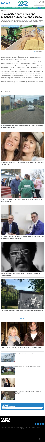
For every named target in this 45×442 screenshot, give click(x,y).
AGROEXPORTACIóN (41, 51)
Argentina (14, 7)
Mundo (17, 7)
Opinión (42, 7)
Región (9, 7)
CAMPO (37, 51)
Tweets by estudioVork (6, 412)
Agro (40, 7)
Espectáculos (31, 7)
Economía (36, 7)
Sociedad (26, 7)
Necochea (6, 7)
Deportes (21, 7)
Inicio (2, 7)
